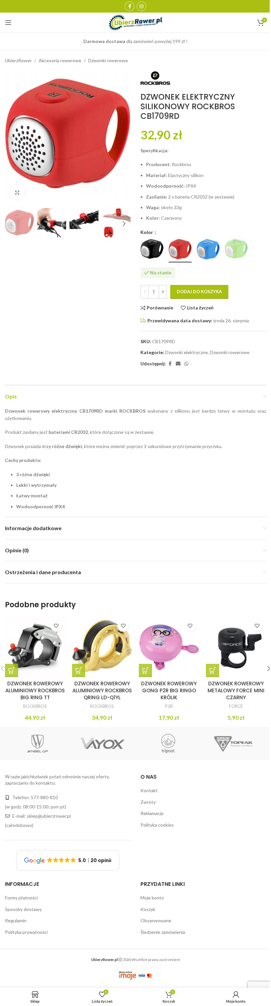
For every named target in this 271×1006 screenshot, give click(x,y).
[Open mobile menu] (8, 22)
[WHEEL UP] (37, 743)
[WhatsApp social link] (186, 363)
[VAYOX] (103, 743)
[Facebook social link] (130, 6)
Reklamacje (152, 813)
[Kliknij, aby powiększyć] (17, 192)
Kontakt (149, 790)
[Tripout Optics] (168, 743)
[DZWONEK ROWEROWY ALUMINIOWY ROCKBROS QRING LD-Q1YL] (102, 647)
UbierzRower (18, 60)
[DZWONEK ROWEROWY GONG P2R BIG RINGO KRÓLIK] (169, 647)
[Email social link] (178, 363)
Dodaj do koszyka (199, 291)
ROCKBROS (35, 706)
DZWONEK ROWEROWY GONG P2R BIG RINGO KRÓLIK (169, 690)
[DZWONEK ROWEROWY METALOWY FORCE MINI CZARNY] (236, 647)
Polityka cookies (157, 825)
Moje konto (152, 897)
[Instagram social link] (141, 6)
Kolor (147, 232)
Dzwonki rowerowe (108, 60)
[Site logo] (136, 22)
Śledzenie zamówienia (162, 932)
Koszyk (147, 909)
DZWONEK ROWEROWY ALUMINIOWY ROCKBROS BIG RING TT (35, 690)
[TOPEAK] (233, 743)
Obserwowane (155, 920)
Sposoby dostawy (23, 909)
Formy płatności (21, 897)
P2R (169, 706)
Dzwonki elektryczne (186, 352)
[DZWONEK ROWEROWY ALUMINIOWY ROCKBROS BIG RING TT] (35, 647)
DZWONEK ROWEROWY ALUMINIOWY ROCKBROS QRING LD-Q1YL (102, 690)
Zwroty (148, 802)
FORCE (236, 706)
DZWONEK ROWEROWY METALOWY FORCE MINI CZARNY (236, 690)
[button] (11, 138)
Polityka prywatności (26, 932)
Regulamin (15, 920)
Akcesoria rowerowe (60, 60)
